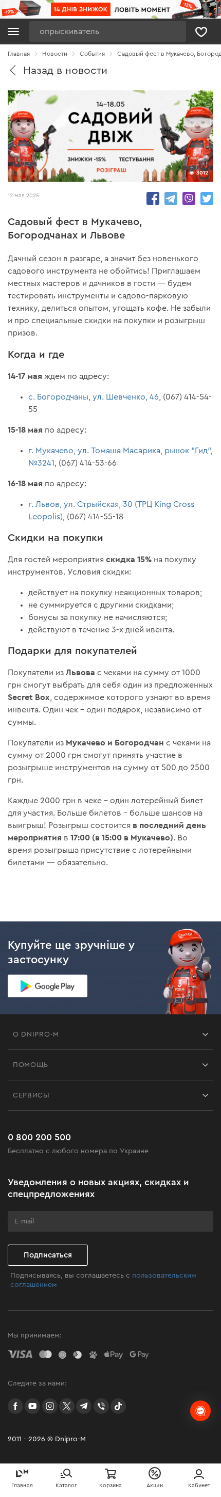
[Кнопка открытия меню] (13, 31)
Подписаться (48, 1255)
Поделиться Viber (188, 198)
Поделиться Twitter (206, 198)
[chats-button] (200, 1410)
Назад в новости (65, 70)
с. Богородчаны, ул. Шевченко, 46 (93, 397)
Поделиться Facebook (152, 198)
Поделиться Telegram (170, 198)
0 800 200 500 (39, 1137)
